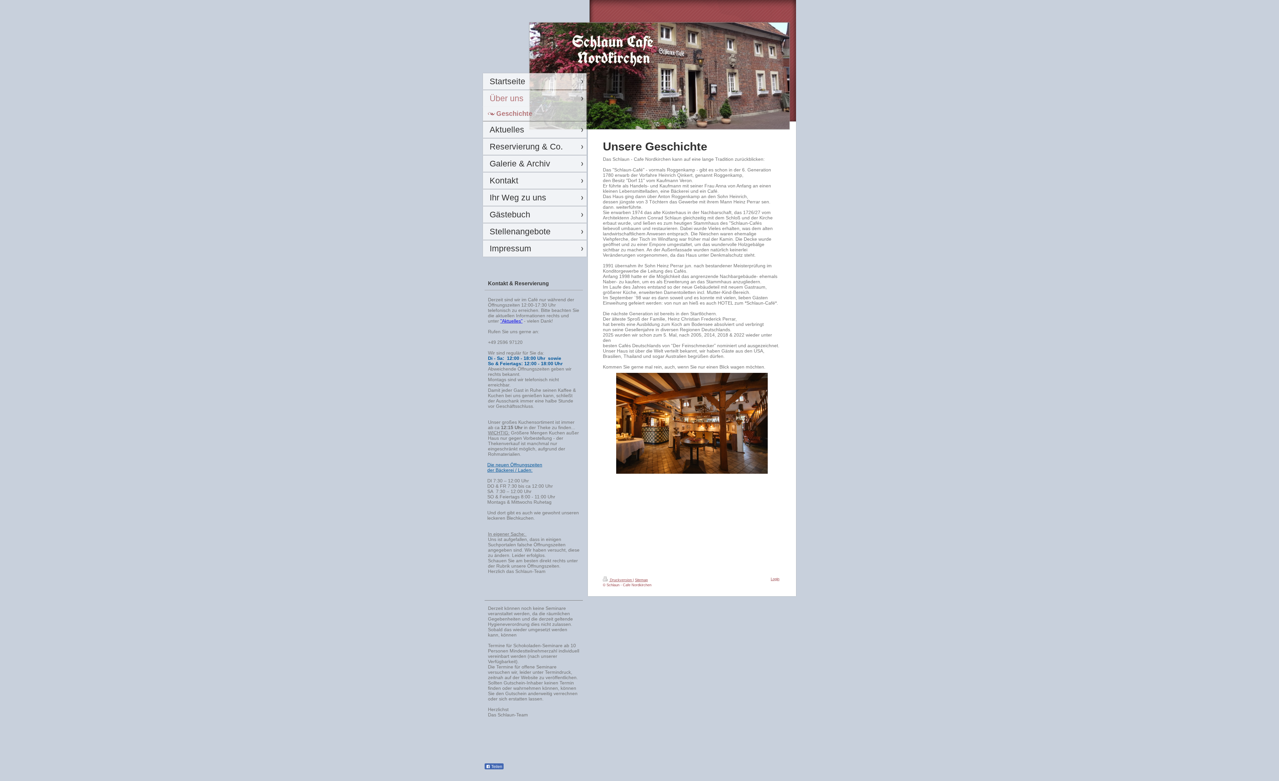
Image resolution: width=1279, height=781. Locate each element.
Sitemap (641, 580)
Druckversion (621, 580)
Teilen (496, 766)
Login (775, 579)
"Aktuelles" (511, 321)
